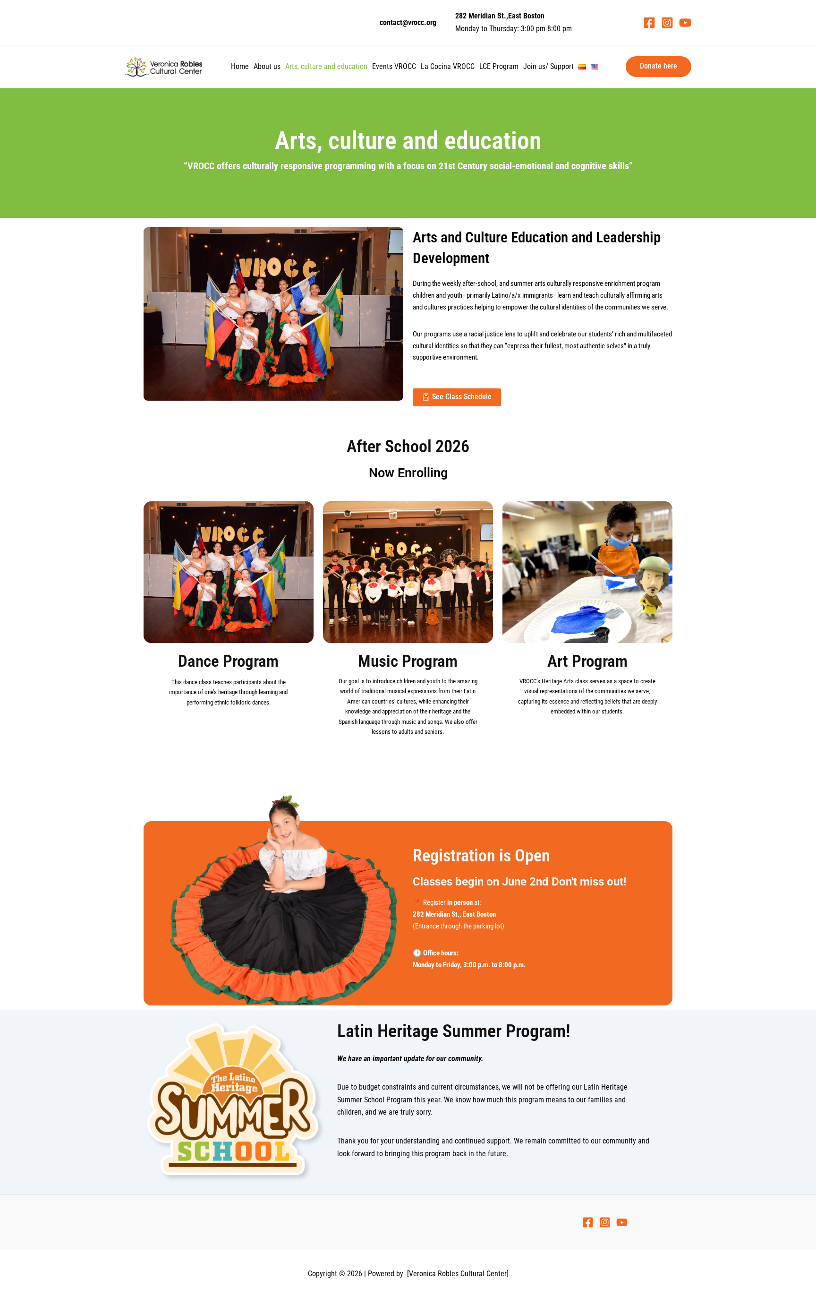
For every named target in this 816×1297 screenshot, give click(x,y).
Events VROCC (394, 66)
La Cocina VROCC (448, 66)
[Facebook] (649, 23)
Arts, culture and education (326, 66)
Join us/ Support (548, 66)
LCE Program (498, 66)
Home (240, 66)
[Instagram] (667, 23)
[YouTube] (685, 23)
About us (267, 66)
